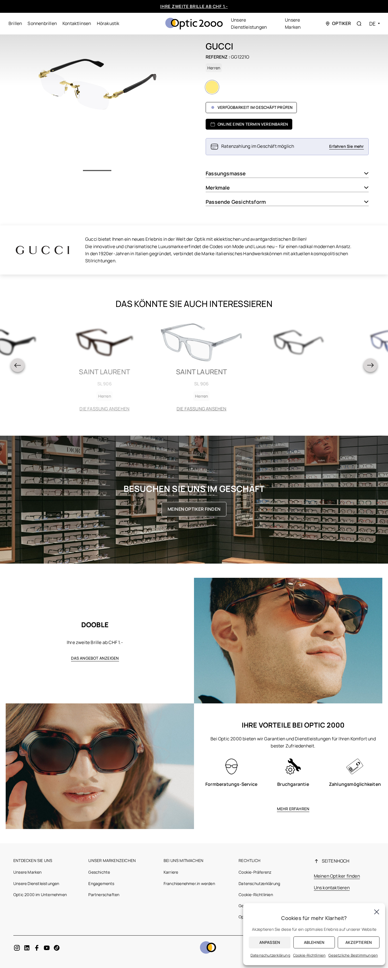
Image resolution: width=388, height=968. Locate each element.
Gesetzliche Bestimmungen (353, 955)
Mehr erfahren (293, 808)
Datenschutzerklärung (259, 883)
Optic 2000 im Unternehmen (40, 894)
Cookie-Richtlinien (256, 894)
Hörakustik (108, 23)
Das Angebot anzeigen (95, 658)
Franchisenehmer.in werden (189, 883)
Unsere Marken (27, 872)
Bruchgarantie (293, 784)
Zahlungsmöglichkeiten (355, 784)
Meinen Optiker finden (194, 509)
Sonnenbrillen (42, 23)
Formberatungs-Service (231, 784)
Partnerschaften (103, 894)
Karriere (171, 872)
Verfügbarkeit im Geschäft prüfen (255, 107)
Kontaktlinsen (76, 23)
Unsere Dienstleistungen (36, 883)
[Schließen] (376, 912)
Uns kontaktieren (332, 887)
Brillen (15, 23)
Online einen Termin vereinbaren (253, 124)
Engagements (101, 883)
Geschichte (99, 872)
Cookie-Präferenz (255, 872)
